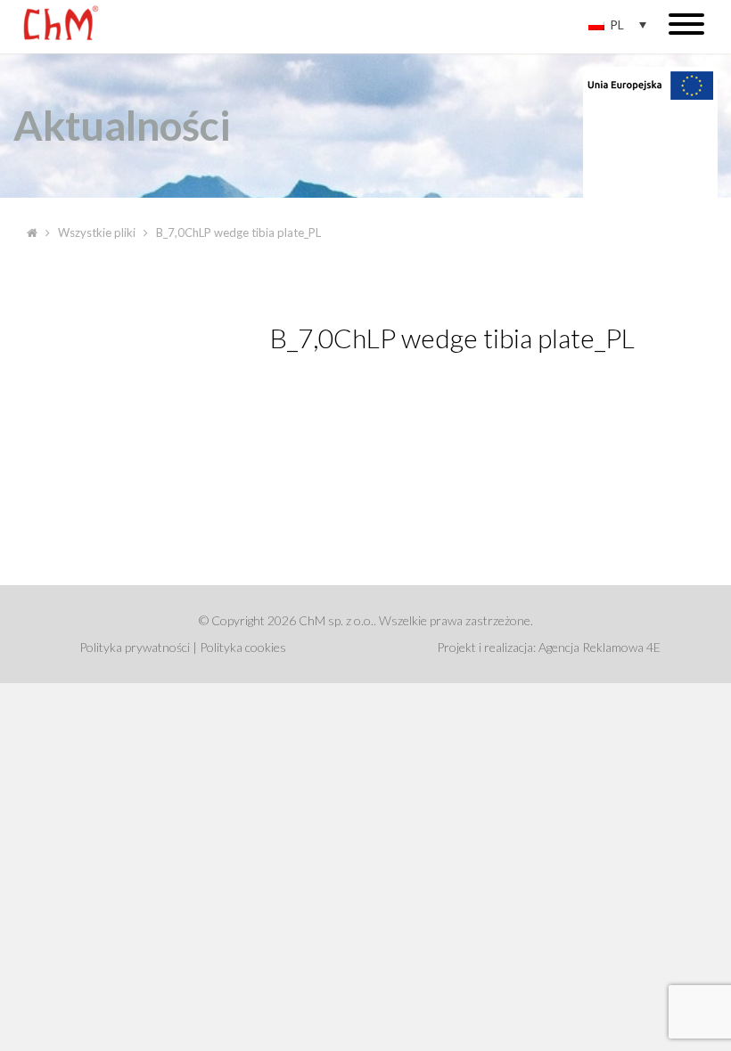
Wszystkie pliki (97, 232)
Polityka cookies (243, 647)
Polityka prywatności (134, 647)
